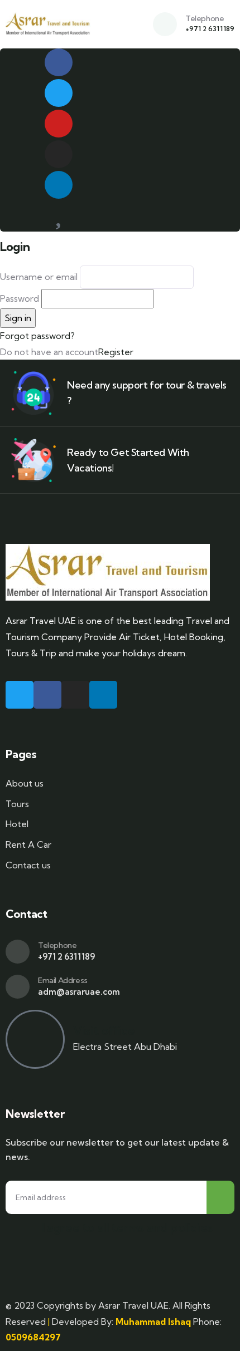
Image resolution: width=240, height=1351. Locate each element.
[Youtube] (59, 123)
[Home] (48, 24)
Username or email (39, 276)
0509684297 (33, 1337)
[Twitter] (59, 93)
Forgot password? (37, 335)
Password (19, 298)
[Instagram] (59, 154)
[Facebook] (59, 62)
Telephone (204, 18)
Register (115, 351)
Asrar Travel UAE (133, 1305)
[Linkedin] (59, 185)
